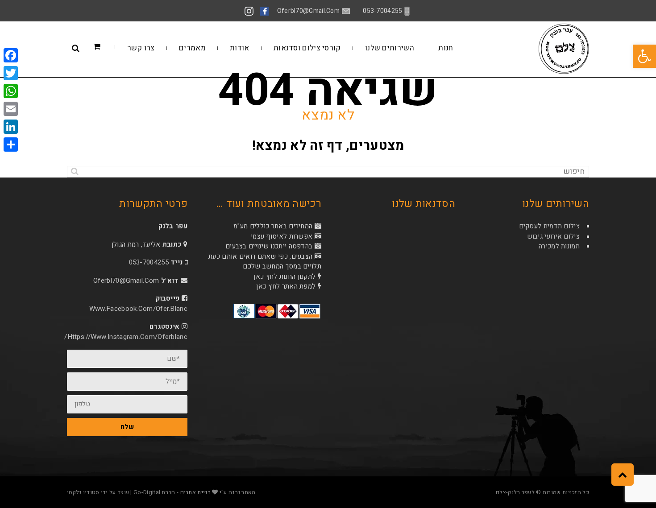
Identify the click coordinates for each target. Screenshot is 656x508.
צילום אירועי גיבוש (553, 236)
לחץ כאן (265, 276)
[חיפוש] (75, 172)
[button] (644, 56)
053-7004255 (149, 262)
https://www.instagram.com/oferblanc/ (125, 337)
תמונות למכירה (559, 246)
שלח (127, 427)
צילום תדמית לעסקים (549, 226)
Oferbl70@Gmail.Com (126, 280)
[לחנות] (110, 47)
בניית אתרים (195, 492)
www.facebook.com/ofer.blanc (138, 309)
